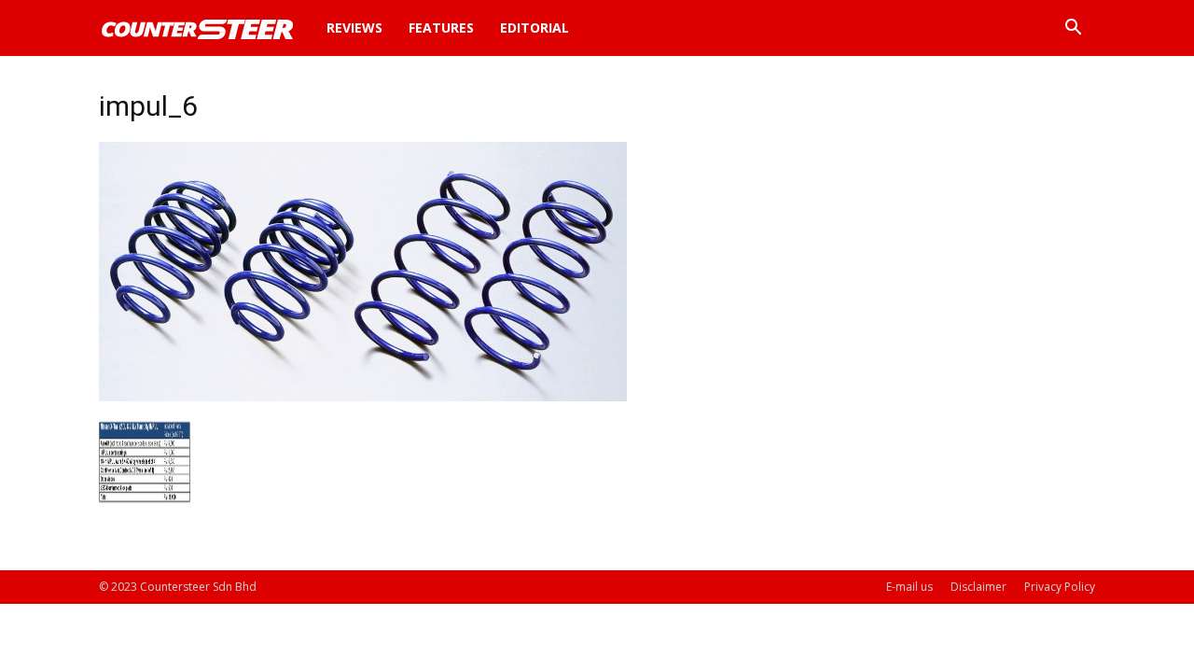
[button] (1072, 29)
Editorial (534, 27)
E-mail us (909, 587)
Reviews (354, 27)
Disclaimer (979, 587)
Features (441, 27)
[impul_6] (363, 396)
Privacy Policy (1059, 587)
